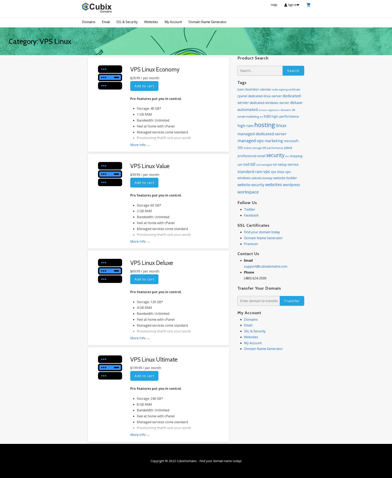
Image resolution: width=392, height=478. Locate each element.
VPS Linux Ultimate (154, 359)
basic (240, 89)
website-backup (262, 178)
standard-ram (250, 171)
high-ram (245, 125)
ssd (246, 164)
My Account (173, 22)
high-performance (285, 116)
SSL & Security (127, 22)
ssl (252, 164)
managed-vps (250, 140)
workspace (248, 192)
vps (266, 171)
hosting (264, 125)
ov (264, 147)
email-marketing (248, 116)
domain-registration (269, 110)
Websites (151, 22)
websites (273, 184)
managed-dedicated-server (261, 133)
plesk (288, 147)
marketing (274, 140)
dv (293, 110)
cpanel (242, 96)
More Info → (140, 145)
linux (281, 125)
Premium (251, 244)
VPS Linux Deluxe (151, 262)
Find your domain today (262, 232)
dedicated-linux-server (265, 96)
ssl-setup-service (285, 164)
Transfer (292, 301)
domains (286, 110)
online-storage (253, 148)
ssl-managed (264, 164)
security (275, 155)
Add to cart (144, 86)
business (252, 89)
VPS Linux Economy (154, 69)
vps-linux (277, 172)
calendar (265, 89)
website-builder (285, 178)
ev (261, 116)
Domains (88, 22)
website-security (250, 184)
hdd (267, 116)
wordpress (291, 184)
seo (287, 156)
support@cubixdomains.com (265, 266)
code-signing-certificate (286, 89)
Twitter (249, 209)
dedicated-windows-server (269, 103)
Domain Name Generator (207, 22)
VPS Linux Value (150, 166)
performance (275, 148)
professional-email (251, 156)
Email (106, 22)
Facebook (251, 215)
